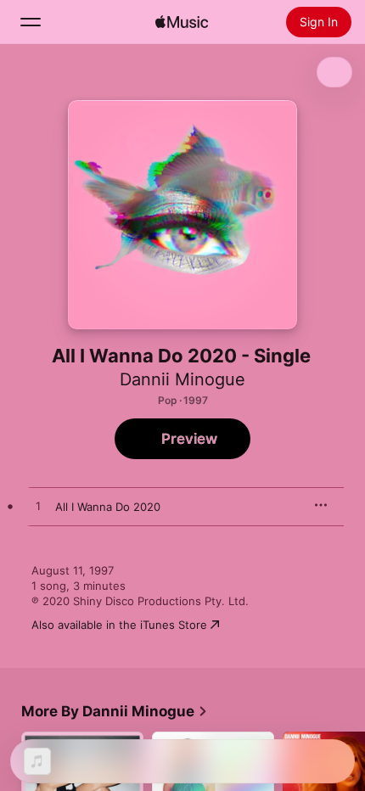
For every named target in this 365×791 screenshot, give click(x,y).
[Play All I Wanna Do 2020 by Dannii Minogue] (38, 506)
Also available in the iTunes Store (119, 624)
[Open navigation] (30, 22)
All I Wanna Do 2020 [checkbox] (107, 506)
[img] (181, 22)
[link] (114, 711)
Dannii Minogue (182, 379)
